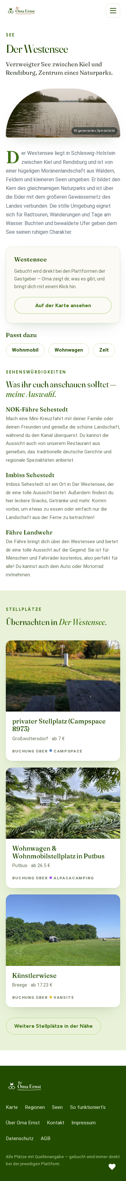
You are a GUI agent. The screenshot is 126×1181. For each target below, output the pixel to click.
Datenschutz (20, 1138)
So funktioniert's (88, 1107)
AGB (45, 1138)
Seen (57, 1107)
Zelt (104, 350)
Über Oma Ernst (23, 1123)
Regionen (35, 1107)
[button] (113, 11)
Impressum (83, 1123)
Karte (12, 1107)
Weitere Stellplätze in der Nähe (53, 1026)
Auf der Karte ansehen (63, 305)
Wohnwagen (69, 350)
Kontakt (55, 1123)
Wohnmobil (25, 350)
